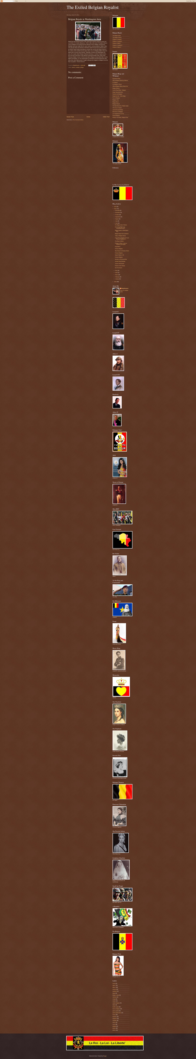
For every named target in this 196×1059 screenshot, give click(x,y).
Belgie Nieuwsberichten (118, 92)
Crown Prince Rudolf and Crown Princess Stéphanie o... (122, 238)
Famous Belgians (119, 248)
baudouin (115, 991)
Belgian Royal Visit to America (121, 233)
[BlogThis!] (90, 65)
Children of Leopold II (117, 41)
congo (114, 999)
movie (114, 1024)
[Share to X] (92, 65)
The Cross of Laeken (117, 107)
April (116, 272)
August (117, 218)
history (114, 1014)
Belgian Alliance (116, 88)
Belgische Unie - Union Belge (119, 96)
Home (88, 117)
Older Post (106, 117)
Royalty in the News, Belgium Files (120, 117)
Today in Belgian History (120, 235)
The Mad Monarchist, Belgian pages (121, 105)
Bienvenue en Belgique (118, 111)
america (73, 67)
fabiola (114, 1004)
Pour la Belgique (116, 98)
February (117, 276)
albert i (114, 985)
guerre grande (116, 1010)
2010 (115, 281)
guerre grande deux (117, 1012)
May (116, 270)
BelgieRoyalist (125, 288)
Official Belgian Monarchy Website (120, 80)
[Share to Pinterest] (95, 65)
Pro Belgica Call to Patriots (121, 225)
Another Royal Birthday (120, 261)
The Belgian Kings (117, 35)
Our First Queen (118, 267)
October (117, 214)
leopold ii (114, 1016)
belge (114, 993)
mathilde (78, 67)
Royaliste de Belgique (117, 94)
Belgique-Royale (116, 103)
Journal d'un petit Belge (118, 109)
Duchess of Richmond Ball (121, 259)
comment (115, 997)
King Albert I (117, 246)
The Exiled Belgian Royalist (93, 7)
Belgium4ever (116, 101)
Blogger (104, 1056)
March (116, 274)
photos (114, 1028)
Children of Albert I (117, 43)
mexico (114, 1022)
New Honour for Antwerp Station (122, 250)
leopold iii (115, 1018)
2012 (115, 206)
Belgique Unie (116, 99)
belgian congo (116, 995)
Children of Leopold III (117, 45)
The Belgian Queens (117, 37)
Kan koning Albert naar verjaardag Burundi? (120, 227)
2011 (115, 208)
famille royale (115, 1006)
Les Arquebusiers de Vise (118, 113)
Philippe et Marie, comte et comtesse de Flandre (121, 244)
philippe (82, 67)
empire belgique (116, 1003)
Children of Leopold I (117, 39)
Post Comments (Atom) (78, 119)
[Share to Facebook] (93, 65)
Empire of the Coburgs (120, 265)
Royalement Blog (116, 78)
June (116, 223)
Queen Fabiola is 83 (119, 255)
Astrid (114, 983)
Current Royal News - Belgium (119, 90)
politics (114, 1030)
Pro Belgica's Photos (117, 84)
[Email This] (89, 65)
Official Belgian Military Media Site (120, 86)
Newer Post (70, 117)
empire (114, 1001)
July (116, 221)
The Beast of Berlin (119, 241)
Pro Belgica (115, 82)
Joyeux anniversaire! (119, 263)
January (117, 279)
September (117, 216)
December (117, 210)
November (117, 212)
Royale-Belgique (116, 115)
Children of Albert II (117, 47)
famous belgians (116, 1008)
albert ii (114, 987)
